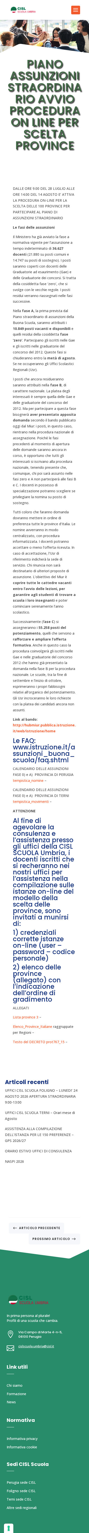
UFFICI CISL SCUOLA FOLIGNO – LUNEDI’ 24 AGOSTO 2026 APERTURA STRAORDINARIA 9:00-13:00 (41, 1096)
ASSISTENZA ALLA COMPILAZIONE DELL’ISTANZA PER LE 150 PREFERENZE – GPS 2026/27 (39, 1134)
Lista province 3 (25, 1017)
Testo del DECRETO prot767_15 (39, 1041)
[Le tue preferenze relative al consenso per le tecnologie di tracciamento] (8, 1528)
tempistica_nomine (28, 780)
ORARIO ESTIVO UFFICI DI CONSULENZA (38, 1151)
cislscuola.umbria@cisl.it (36, 1346)
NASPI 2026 (14, 1161)
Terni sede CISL (19, 1499)
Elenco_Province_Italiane (32, 1026)
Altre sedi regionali (22, 1507)
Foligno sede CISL (21, 1490)
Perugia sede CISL (21, 1482)
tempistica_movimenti (31, 801)
